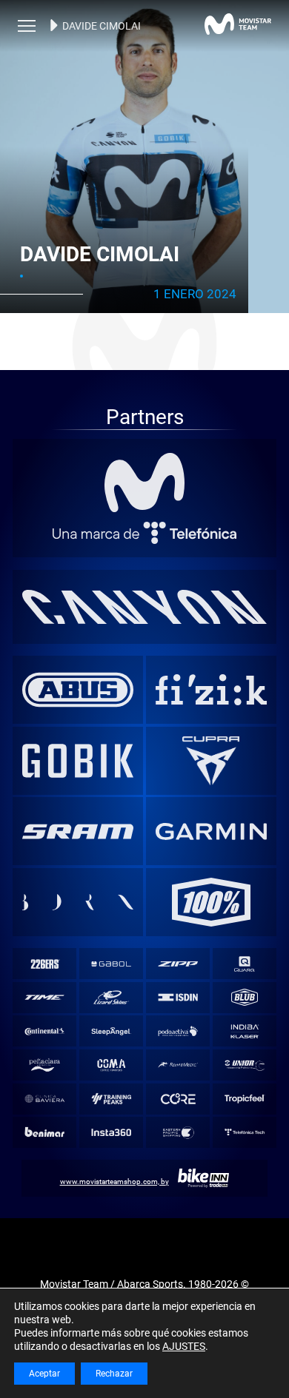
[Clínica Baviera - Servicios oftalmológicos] (44, 1098)
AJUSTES (183, 1346)
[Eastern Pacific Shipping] (177, 1132)
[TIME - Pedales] (44, 997)
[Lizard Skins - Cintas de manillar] (111, 997)
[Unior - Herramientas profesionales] (244, 1065)
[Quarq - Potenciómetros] (244, 963)
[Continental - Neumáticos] (44, 1031)
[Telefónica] (145, 533)
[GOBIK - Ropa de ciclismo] (78, 760)
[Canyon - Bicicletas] (145, 606)
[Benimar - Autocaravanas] (44, 1132)
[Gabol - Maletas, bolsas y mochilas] (111, 963)
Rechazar (114, 1373)
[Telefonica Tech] (244, 1132)
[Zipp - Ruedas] (177, 963)
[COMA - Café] (111, 1065)
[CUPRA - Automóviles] (212, 760)
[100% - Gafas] (212, 902)
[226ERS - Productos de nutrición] (44, 963)
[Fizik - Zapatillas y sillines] (212, 689)
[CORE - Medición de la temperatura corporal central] (177, 1098)
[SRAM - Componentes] (78, 831)
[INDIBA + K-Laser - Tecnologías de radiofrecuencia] (244, 1031)
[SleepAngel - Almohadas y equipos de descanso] (111, 1031)
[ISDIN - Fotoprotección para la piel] (177, 997)
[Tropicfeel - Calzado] (244, 1098)
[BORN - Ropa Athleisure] (78, 902)
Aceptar (44, 1373)
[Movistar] (145, 482)
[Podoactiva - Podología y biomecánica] (177, 1031)
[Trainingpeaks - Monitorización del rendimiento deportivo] (111, 1098)
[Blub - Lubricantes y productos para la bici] (244, 997)
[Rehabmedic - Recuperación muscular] (177, 1065)
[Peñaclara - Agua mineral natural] (44, 1065)
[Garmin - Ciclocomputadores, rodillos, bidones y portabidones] (212, 831)
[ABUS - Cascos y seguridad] (78, 689)
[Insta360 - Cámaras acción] (111, 1132)
